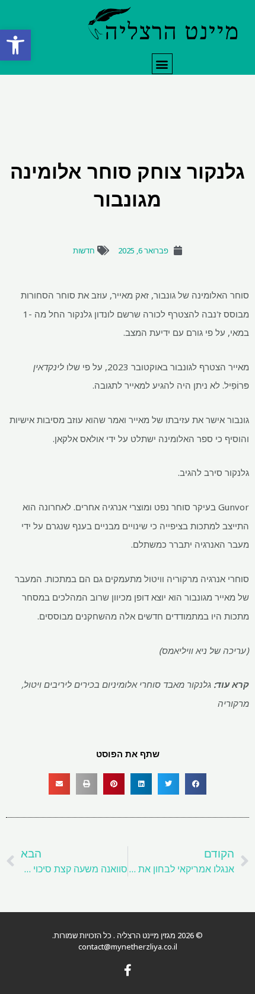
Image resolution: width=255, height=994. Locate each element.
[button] (15, 45)
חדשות (84, 250)
